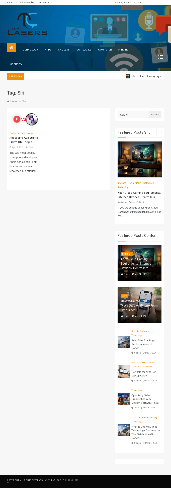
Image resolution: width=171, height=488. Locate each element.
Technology (30, 49)
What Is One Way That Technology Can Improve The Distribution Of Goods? (145, 432)
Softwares (84, 49)
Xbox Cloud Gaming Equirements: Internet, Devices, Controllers (139, 195)
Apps (48, 49)
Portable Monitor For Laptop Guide (143, 374)
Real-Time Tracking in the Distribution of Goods (143, 344)
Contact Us (44, 2)
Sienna (123, 202)
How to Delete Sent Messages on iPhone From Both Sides (139, 305)
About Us (12, 2)
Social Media (134, 183)
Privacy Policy (27, 2)
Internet (124, 49)
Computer (105, 49)
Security (16, 64)
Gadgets (64, 49)
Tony (31, 147)
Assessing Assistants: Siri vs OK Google (24, 140)
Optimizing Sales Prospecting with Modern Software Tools (145, 399)
